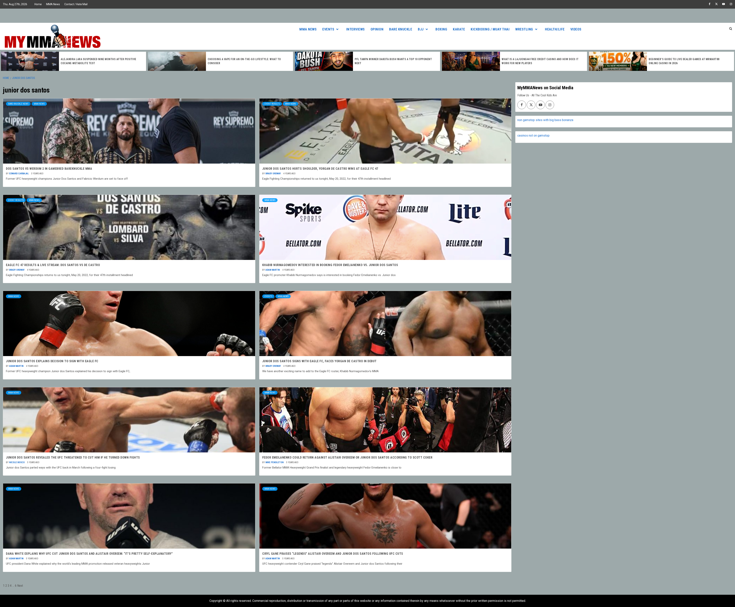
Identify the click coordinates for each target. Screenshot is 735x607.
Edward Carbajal (19, 173)
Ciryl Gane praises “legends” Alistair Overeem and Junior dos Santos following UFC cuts (332, 553)
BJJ (421, 29)
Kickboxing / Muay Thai (490, 29)
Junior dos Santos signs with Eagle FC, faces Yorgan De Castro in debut (319, 361)
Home (38, 4)
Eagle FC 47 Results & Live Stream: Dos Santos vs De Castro (53, 265)
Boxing (441, 29)
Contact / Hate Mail (75, 4)
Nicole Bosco (17, 462)
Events (328, 29)
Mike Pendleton (274, 462)
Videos (575, 29)
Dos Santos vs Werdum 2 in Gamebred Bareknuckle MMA (49, 168)
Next (20, 585)
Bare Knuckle (400, 29)
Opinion (377, 29)
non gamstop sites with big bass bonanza (545, 120)
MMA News (53, 4)
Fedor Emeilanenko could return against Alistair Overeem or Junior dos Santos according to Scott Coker (347, 457)
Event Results (272, 103)
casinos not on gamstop (533, 135)
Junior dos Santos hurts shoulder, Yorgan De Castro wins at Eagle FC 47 (320, 168)
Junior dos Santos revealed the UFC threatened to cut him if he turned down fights (73, 457)
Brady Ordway (273, 173)
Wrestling (524, 29)
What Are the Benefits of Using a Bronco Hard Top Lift (686, 61)
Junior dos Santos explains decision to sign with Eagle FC (52, 361)
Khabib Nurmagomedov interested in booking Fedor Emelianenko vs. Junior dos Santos (330, 265)
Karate (459, 29)
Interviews (355, 29)
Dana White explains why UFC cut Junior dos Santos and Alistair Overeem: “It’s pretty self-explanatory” (89, 553)
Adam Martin (272, 270)
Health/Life (555, 29)
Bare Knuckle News (18, 103)
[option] (73, 61)
